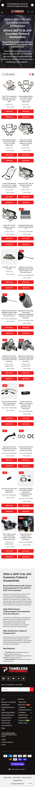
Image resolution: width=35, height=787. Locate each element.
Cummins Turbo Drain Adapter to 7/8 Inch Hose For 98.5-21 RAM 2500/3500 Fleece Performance (26, 405)
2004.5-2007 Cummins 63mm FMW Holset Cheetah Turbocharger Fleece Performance (9, 536)
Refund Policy (7, 777)
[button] (2, 12)
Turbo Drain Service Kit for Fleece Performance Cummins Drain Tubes (25, 448)
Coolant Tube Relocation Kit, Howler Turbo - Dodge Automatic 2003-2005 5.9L (9, 185)
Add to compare (10, 107)
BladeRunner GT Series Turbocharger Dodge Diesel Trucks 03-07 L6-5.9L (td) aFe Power (9, 358)
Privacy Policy (17, 777)
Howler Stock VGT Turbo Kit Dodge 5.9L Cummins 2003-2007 (26, 185)
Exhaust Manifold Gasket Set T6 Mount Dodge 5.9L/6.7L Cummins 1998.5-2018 (9, 142)
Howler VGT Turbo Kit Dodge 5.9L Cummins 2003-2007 (9, 227)
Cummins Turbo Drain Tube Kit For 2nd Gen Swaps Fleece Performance (9, 403)
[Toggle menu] (31, 707)
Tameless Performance (17, 783)
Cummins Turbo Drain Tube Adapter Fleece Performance (9, 490)
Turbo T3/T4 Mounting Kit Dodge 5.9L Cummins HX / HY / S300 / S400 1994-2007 (9, 99)
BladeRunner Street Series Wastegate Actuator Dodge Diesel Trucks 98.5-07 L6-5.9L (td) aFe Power (9, 313)
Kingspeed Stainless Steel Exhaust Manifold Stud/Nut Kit (25, 227)
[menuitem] (26, 703)
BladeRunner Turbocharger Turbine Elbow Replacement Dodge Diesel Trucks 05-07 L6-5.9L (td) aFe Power (26, 314)
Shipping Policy (17, 780)
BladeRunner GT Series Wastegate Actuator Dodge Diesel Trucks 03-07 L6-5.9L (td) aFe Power (25, 269)
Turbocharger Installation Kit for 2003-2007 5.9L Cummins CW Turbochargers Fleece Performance (26, 492)
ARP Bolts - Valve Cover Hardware (9, 268)
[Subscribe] (32, 689)
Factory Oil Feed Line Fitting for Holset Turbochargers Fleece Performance (26, 536)
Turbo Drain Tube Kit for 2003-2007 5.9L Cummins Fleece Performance (9, 448)
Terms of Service (26, 777)
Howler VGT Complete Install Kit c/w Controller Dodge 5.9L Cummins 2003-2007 (25, 142)
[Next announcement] (32, 5)
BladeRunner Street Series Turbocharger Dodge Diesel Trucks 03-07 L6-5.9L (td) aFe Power (26, 358)
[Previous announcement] (2, 5)
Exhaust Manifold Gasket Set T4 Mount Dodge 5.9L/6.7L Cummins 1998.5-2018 (26, 99)
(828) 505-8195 (10, 733)
